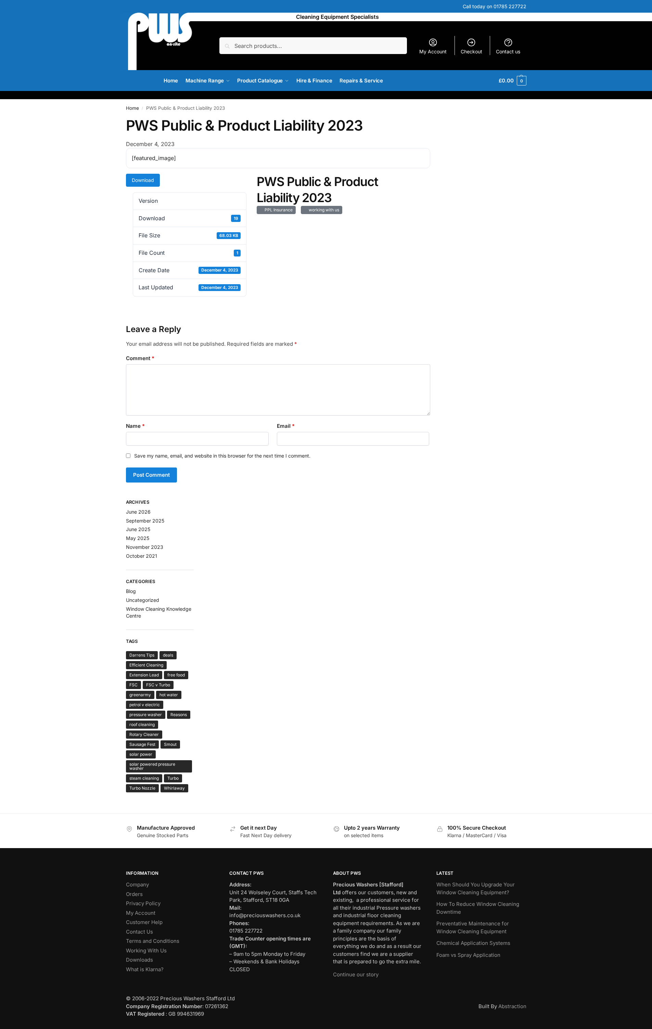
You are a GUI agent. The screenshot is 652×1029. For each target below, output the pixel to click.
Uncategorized (142, 600)
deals (168, 655)
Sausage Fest (142, 744)
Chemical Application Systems (473, 943)
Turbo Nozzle (142, 788)
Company (137, 884)
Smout (170, 744)
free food (176, 674)
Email (286, 426)
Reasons (178, 714)
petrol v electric (144, 704)
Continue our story (356, 974)
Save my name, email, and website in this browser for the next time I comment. (222, 456)
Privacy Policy (143, 903)
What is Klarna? (145, 969)
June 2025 (138, 529)
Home (132, 108)
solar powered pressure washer (152, 766)
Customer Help (144, 922)
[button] (512, 80)
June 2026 (138, 512)
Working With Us (146, 950)
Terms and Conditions (152, 941)
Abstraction (512, 1006)
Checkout (471, 51)
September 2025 (145, 521)
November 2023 (144, 547)
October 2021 (141, 556)
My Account (433, 51)
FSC (133, 684)
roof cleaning (142, 724)
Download (143, 180)
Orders (134, 894)
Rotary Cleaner (144, 734)
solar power (140, 754)
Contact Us (139, 931)
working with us (323, 209)
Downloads (139, 960)
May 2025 (137, 538)
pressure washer (145, 714)
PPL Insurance (278, 209)
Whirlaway (174, 788)
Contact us (508, 51)
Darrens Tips (141, 655)
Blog (131, 591)
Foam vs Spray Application (468, 955)
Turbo (173, 778)
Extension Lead (144, 674)
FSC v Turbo (158, 684)
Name (135, 426)
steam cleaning (144, 778)
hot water (168, 694)
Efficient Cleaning (146, 665)
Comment (140, 358)
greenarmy (140, 694)
